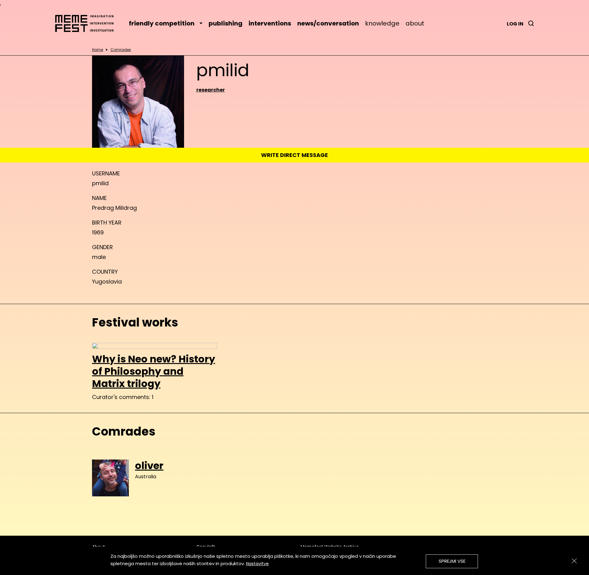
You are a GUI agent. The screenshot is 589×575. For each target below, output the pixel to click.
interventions (269, 23)
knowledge (382, 23)
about (415, 23)
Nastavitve (257, 564)
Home (97, 49)
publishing (225, 23)
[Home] (87, 23)
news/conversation (328, 23)
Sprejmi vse (452, 561)
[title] (531, 23)
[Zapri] (574, 561)
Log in (515, 23)
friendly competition (161, 23)
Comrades (120, 49)
